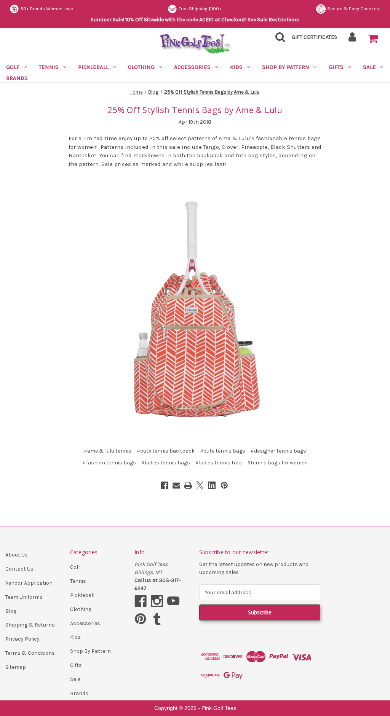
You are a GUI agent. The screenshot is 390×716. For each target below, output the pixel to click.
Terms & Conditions (30, 653)
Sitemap (15, 667)
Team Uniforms (24, 597)
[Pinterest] (224, 485)
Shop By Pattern (285, 67)
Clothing (141, 67)
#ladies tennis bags (165, 462)
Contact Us (19, 569)
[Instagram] (157, 601)
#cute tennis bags (222, 451)
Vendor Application (29, 583)
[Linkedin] (212, 485)
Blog (10, 611)
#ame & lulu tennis (107, 451)
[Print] (188, 485)
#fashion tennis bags (109, 462)
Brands (17, 78)
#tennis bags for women (277, 462)
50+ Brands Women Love (47, 8)
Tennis (49, 67)
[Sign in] (352, 39)
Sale (369, 67)
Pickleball (93, 67)
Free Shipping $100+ (200, 8)
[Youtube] (173, 601)
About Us (16, 555)
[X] (200, 485)
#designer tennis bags (278, 451)
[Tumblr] (157, 619)
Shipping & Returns (30, 625)
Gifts (336, 67)
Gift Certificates (314, 37)
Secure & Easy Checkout (354, 8)
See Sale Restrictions (273, 19)
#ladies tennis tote (218, 462)
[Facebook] (164, 485)
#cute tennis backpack (166, 451)
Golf (12, 67)
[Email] (176, 485)
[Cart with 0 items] (373, 39)
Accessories (192, 67)
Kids (236, 67)
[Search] (278, 39)
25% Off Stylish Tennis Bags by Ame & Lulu (194, 109)
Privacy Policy (22, 639)
